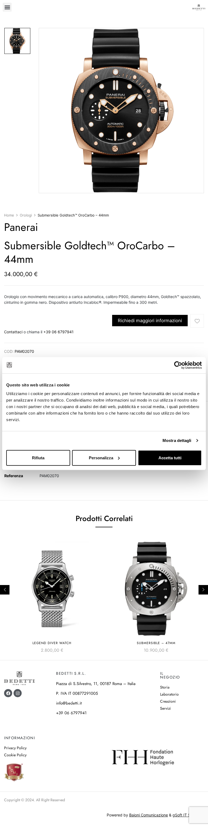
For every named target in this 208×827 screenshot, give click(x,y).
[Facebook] (8, 693)
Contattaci (13, 331)
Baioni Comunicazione (148, 815)
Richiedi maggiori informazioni (150, 320)
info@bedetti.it (69, 703)
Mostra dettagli (176, 440)
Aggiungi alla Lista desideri (197, 321)
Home (9, 215)
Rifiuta (38, 457)
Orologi (26, 215)
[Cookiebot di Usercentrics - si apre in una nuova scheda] (178, 365)
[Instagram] (18, 693)
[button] (7, 7)
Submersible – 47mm (156, 643)
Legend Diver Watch (52, 643)
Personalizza (101, 457)
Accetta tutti (169, 457)
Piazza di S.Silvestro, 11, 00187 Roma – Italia (95, 684)
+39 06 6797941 (58, 331)
